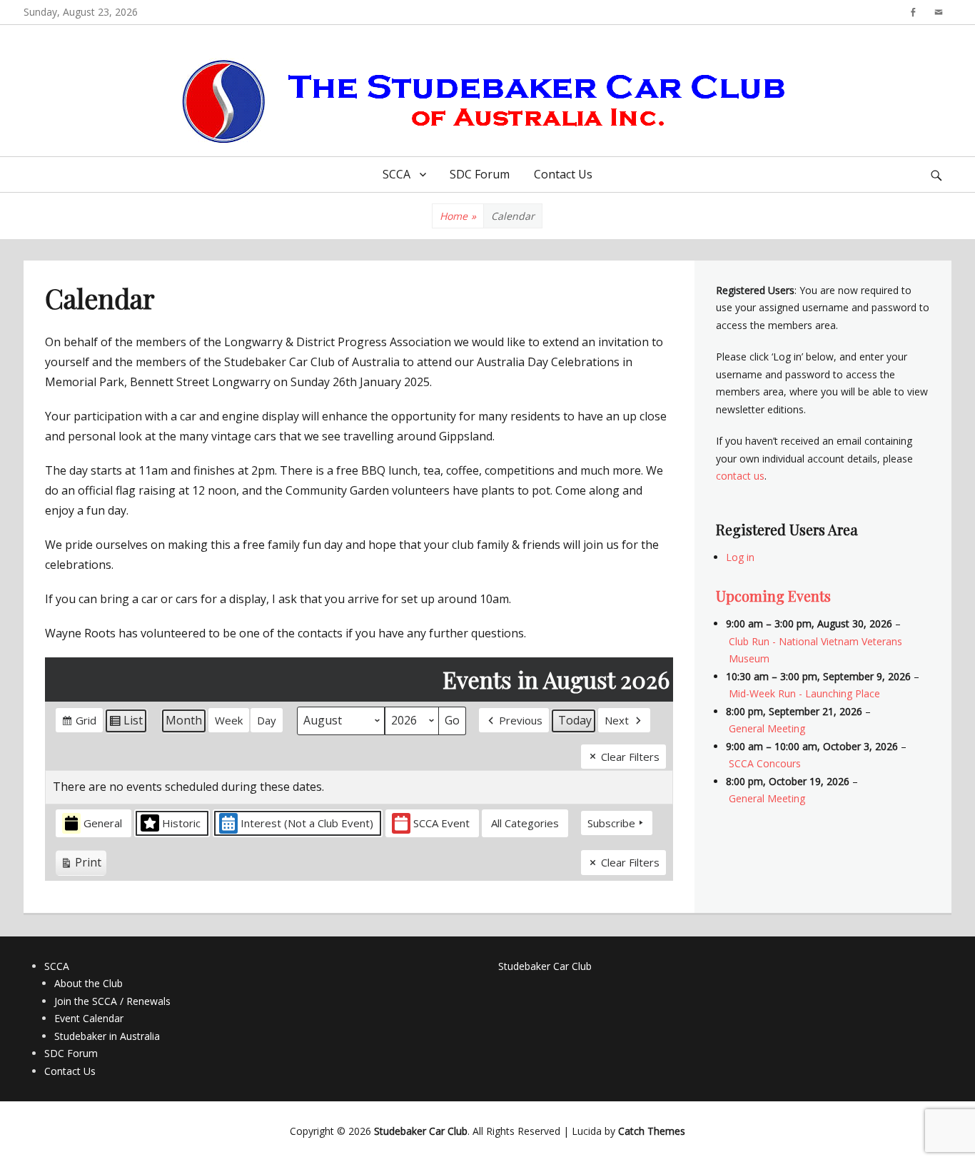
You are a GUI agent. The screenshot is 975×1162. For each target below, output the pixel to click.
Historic (181, 823)
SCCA (396, 174)
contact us (740, 476)
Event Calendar (88, 1018)
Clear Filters (630, 756)
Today (575, 720)
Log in (740, 557)
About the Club (88, 983)
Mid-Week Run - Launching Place (804, 693)
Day (266, 720)
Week (229, 720)
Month (184, 720)
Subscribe (611, 823)
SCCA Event (441, 823)
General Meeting (767, 728)
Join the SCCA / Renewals (112, 1001)
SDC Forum (480, 174)
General (103, 823)
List (125, 723)
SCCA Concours (765, 763)
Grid (78, 722)
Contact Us (563, 174)
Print (80, 865)
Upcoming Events (773, 595)
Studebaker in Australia (107, 1036)
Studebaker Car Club (545, 966)
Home (458, 216)
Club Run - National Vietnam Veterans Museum (815, 650)
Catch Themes (651, 1131)
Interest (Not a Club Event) (307, 823)
